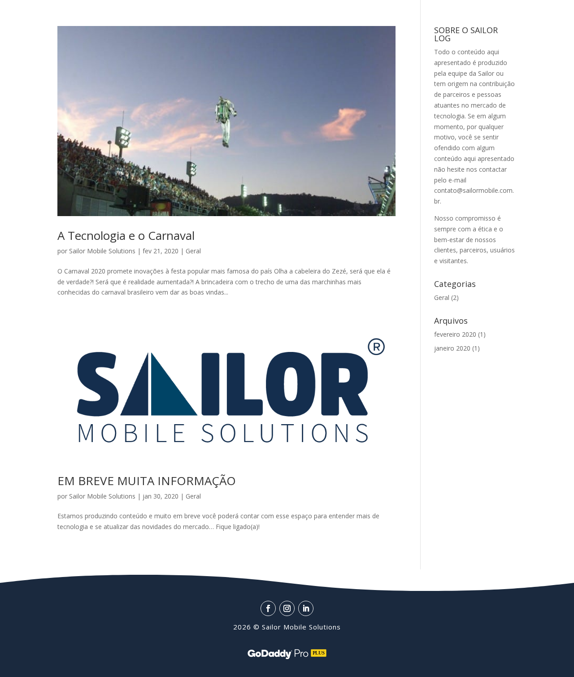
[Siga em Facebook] (510, 27)
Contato (35, 44)
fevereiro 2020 (455, 334)
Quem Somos (75, 15)
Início (29, 15)
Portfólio (183, 15)
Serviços (126, 15)
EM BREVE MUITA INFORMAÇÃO (146, 481)
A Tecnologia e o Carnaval (126, 235)
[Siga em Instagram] (529, 27)
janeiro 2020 (452, 348)
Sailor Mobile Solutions (102, 251)
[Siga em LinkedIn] (548, 27)
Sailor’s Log (239, 15)
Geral (193, 251)
